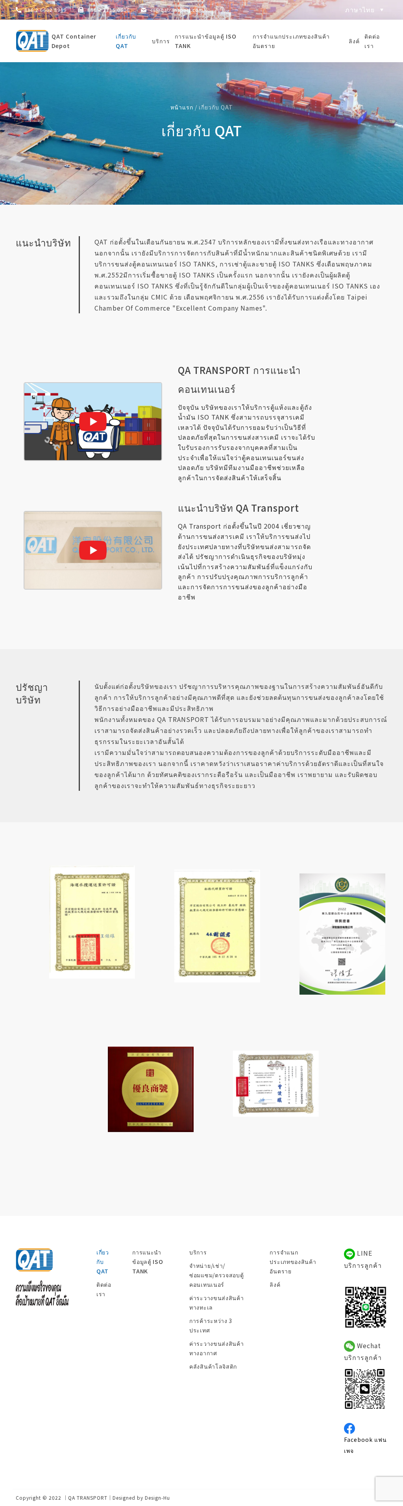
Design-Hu (157, 1497)
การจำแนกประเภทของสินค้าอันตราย (291, 41)
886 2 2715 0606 (108, 9)
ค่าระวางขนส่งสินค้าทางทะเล (216, 1302)
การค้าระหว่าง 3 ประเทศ (210, 1325)
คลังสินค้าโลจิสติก (213, 1366)
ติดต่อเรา (372, 41)
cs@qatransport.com (176, 9)
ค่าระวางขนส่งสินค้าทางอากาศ (216, 1348)
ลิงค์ (354, 41)
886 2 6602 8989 (45, 9)
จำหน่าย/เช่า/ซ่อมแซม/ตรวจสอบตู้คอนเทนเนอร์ (216, 1275)
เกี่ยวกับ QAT (126, 41)
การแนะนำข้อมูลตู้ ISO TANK (206, 41)
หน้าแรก (181, 107)
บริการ (161, 41)
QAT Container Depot (74, 41)
